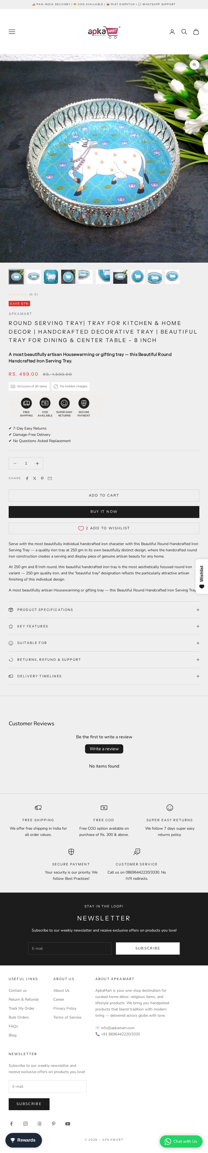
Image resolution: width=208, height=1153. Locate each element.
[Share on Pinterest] (42, 478)
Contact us (18, 990)
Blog (13, 1035)
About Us (61, 990)
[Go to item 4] (68, 276)
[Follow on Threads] (39, 1123)
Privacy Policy (64, 1008)
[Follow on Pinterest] (53, 1123)
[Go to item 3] (50, 276)
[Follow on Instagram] (25, 1123)
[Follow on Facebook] (11, 1123)
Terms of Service (67, 1017)
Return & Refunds (24, 999)
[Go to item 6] (102, 276)
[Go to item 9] (154, 276)
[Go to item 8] (137, 276)
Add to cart (104, 495)
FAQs (13, 1026)
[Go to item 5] (85, 276)
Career (58, 999)
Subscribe (148, 948)
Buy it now (104, 511)
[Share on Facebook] (27, 478)
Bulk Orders (19, 1017)
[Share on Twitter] (34, 478)
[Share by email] (50, 478)
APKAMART (20, 314)
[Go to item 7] (120, 276)
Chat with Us (185, 1141)
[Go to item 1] (16, 276)
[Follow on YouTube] (67, 1123)
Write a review (104, 749)
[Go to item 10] (172, 276)
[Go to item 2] (33, 276)
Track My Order (21, 1008)
